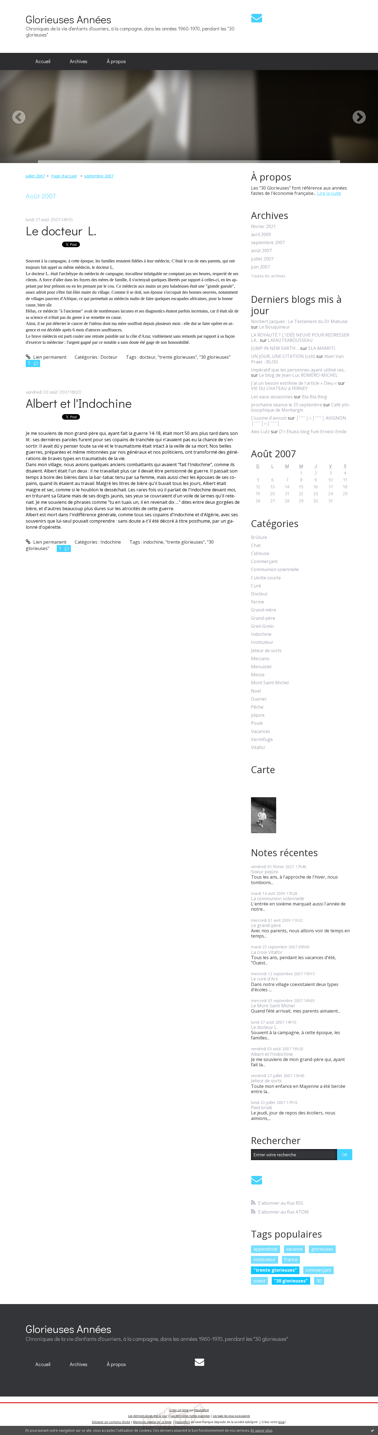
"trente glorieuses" (177, 357)
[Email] (256, 17)
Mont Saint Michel (270, 682)
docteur (147, 357)
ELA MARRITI (321, 348)
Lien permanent (49, 357)
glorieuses (322, 1249)
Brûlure (259, 537)
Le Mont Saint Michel (273, 1006)
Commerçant (264, 561)
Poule (257, 723)
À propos (116, 61)
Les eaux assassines (272, 397)
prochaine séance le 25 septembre (286, 405)
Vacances (260, 731)
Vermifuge (262, 739)
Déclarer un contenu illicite (111, 1422)
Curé (256, 586)
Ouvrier (259, 699)
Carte (263, 769)
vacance (294, 1249)
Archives (78, 61)
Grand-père (263, 618)
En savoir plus (261, 1430)
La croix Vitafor (267, 952)
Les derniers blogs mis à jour (147, 1416)
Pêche (257, 707)
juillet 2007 (35, 176)
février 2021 (263, 226)
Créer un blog (178, 1410)
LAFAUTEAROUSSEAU (290, 340)
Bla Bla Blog (314, 397)
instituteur (264, 1259)
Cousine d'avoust (269, 418)
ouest (259, 1281)
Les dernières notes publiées (190, 1416)
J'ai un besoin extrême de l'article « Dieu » (294, 383)
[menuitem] (43, 61)
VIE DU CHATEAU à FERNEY (279, 388)
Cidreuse (260, 553)
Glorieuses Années (68, 19)
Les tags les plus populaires (231, 1416)
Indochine (110, 542)
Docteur (108, 357)
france (290, 1259)
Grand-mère (263, 610)
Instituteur (262, 642)
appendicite (265, 1249)
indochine (153, 542)
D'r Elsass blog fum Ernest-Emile (312, 432)
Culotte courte (266, 577)
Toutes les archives (268, 276)
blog (281, 1422)
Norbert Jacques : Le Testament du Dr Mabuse (299, 321)
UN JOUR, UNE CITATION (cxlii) (283, 356)
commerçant (318, 1270)
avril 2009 (261, 234)
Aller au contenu (20, 5)
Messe (258, 674)
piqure (258, 715)
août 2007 (261, 250)
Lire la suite (329, 193)
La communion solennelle (277, 898)
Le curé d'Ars (264, 979)
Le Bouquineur (274, 327)
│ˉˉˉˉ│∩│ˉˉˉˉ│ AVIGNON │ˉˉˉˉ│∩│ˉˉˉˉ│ (298, 420)
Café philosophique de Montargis (300, 407)
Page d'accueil (64, 176)
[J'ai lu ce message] (372, 1430)
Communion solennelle (275, 569)
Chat (256, 545)
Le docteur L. (61, 230)
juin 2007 (260, 267)
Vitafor (258, 747)
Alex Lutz (260, 432)
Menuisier (261, 666)
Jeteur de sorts (266, 650)
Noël (256, 691)
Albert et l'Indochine (79, 403)
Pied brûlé (261, 1107)
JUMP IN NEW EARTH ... (275, 348)
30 (319, 1281)
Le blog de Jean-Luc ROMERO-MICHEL (298, 375)
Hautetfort (201, 1410)
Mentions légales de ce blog (152, 1422)
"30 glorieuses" (215, 357)
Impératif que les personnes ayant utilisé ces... (298, 370)
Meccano (260, 658)
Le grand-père (266, 925)
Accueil (42, 61)
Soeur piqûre (264, 872)
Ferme (257, 602)
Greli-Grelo (262, 626)
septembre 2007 (98, 176)
